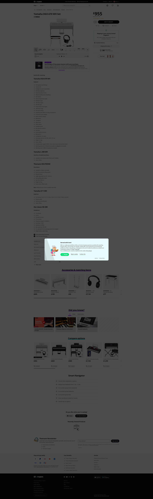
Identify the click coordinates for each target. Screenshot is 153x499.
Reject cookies (74, 254)
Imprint (96, 258)
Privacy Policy (102, 258)
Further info (82, 254)
